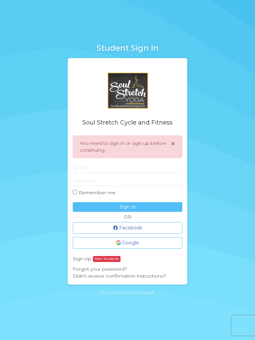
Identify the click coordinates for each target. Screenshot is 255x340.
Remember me (97, 193)
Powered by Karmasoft (127, 293)
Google (130, 243)
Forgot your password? (100, 269)
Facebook (130, 228)
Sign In (128, 207)
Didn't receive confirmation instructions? (119, 276)
